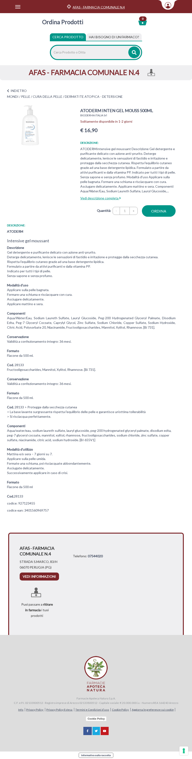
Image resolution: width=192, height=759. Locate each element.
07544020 (95, 556)
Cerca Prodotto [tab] (67, 37)
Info (21, 709)
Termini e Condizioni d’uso (92, 709)
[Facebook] (87, 731)
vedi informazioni (39, 576)
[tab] (114, 37)
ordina (158, 211)
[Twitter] (96, 731)
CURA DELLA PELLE (47, 97)
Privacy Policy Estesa (59, 709)
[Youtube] (105, 731)
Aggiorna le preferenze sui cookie (153, 709)
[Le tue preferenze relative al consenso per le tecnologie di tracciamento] (183, 750)
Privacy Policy (35, 709)
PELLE (25, 97)
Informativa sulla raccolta (96, 755)
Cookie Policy (120, 709)
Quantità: (104, 211)
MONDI (12, 97)
